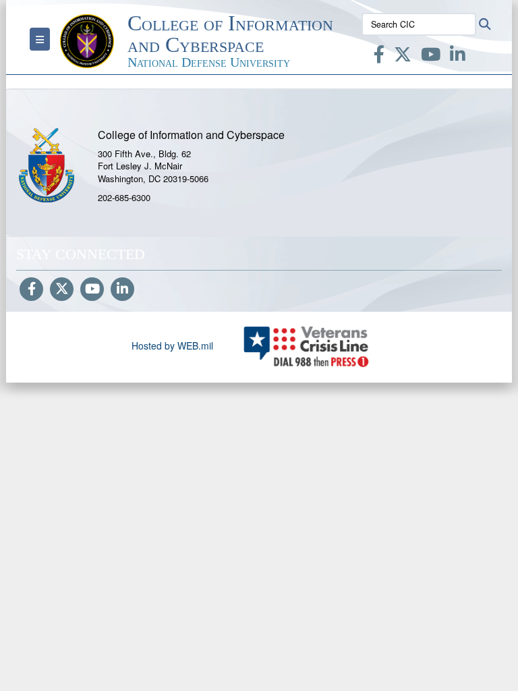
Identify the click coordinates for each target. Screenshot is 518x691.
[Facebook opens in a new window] (379, 56)
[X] (402, 56)
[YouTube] (430, 56)
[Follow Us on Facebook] (31, 289)
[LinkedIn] (457, 56)
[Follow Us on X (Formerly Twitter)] (62, 289)
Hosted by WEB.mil (172, 345)
